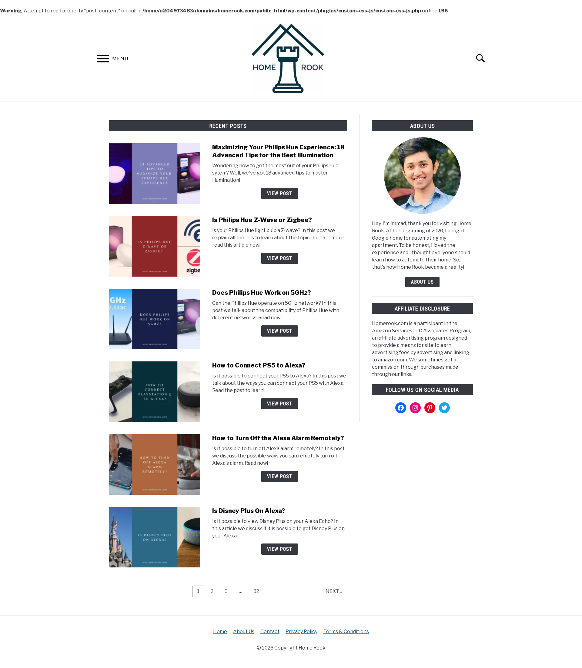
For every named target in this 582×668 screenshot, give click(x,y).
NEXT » (334, 591)
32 (258, 591)
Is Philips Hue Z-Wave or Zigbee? (262, 220)
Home (220, 631)
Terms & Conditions (346, 631)
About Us (422, 282)
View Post (279, 193)
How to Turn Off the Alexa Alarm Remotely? (278, 438)
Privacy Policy (301, 631)
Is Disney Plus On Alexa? (248, 510)
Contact (269, 631)
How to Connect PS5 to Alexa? (258, 365)
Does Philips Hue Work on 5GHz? (261, 292)
